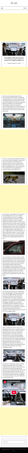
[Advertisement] (14, 27)
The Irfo (14, 3)
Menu (25, 8)
